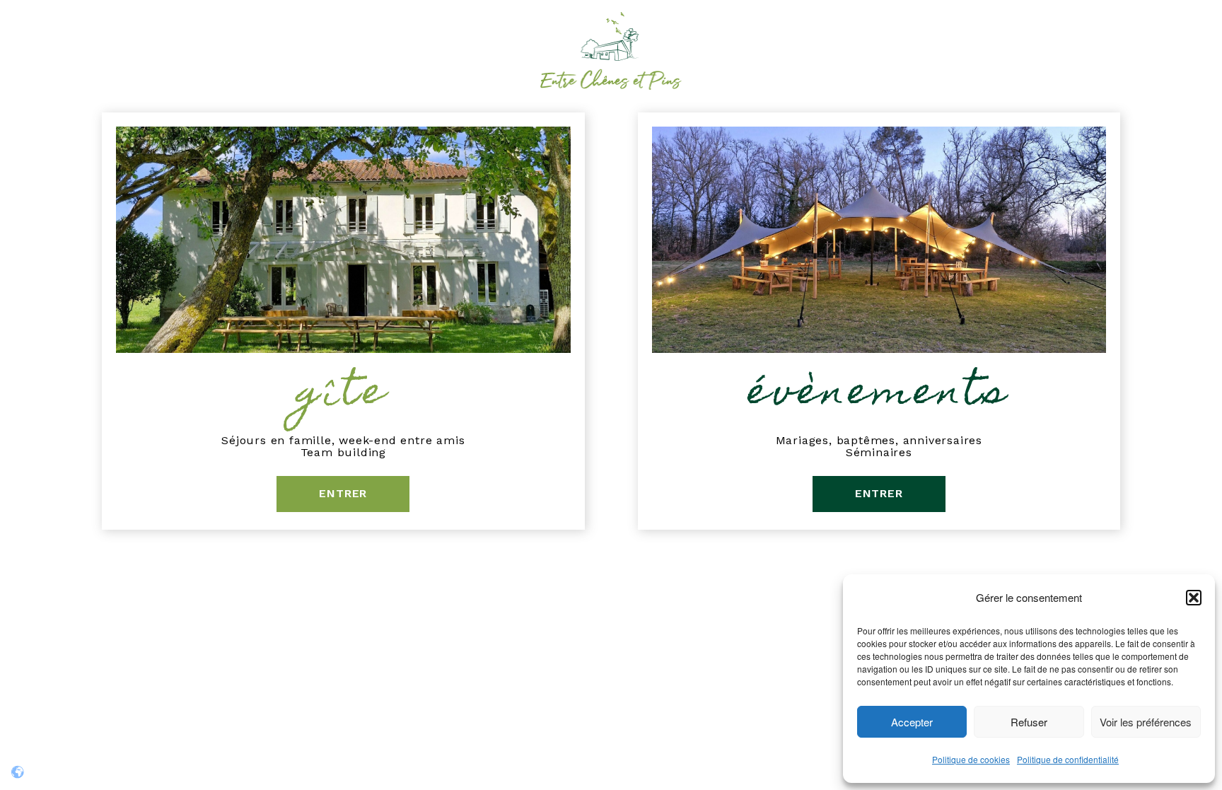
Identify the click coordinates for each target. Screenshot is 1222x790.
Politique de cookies (971, 759)
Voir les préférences (1146, 721)
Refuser (1029, 721)
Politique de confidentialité (1068, 759)
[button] (1194, 598)
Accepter (912, 721)
